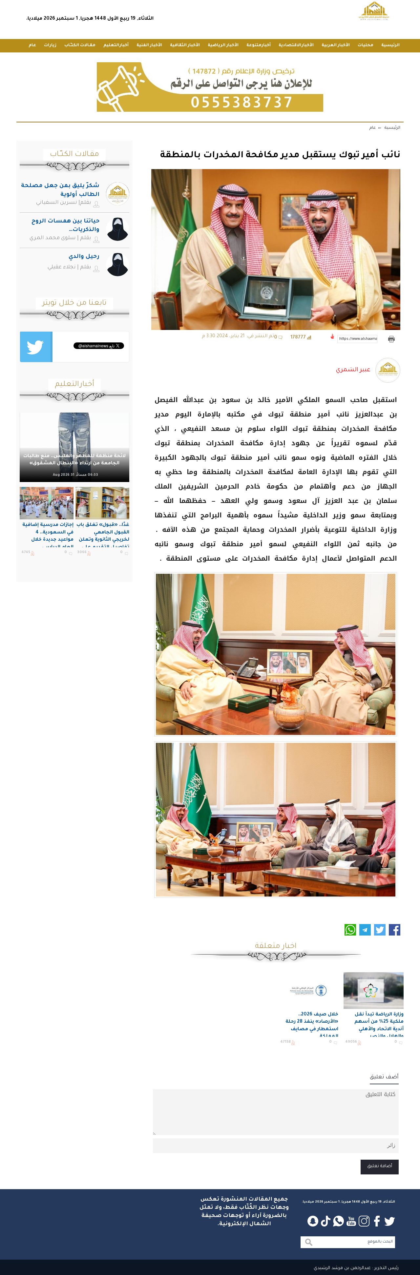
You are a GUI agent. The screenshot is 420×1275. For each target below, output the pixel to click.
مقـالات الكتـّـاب (79, 45)
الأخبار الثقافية (185, 45)
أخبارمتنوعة (258, 45)
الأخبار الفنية (149, 45)
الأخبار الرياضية (223, 45)
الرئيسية (390, 45)
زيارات (50, 45)
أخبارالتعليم (116, 45)
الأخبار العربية (336, 45)
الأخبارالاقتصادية (296, 45)
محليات (365, 45)
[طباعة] (391, 339)
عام (32, 45)
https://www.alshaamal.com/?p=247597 (358, 339)
